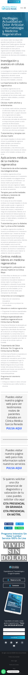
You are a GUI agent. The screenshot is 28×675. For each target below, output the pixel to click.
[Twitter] (16, 642)
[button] (8, 524)
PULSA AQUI (14, 428)
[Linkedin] (11, 642)
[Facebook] (5, 642)
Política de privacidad (14, 657)
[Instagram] (22, 642)
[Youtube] (14, 645)
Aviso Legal (14, 661)
